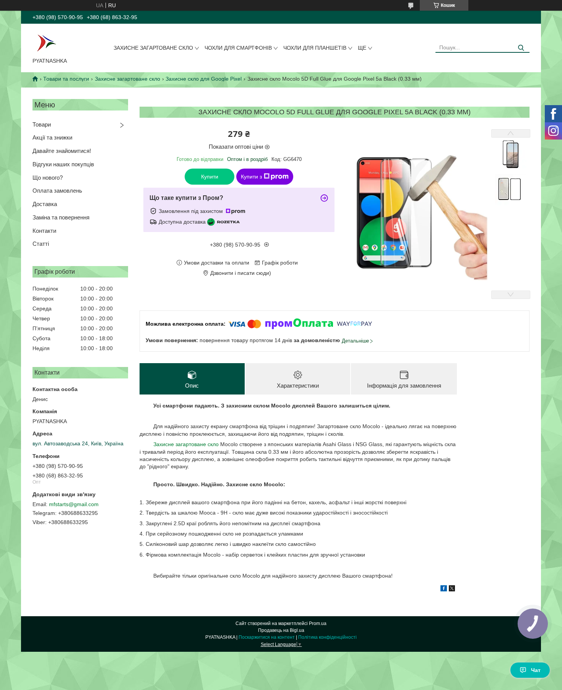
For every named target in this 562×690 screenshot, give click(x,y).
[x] (452, 589)
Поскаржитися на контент (267, 637)
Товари (41, 124)
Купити (209, 177)
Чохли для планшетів (314, 48)
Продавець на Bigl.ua (281, 630)
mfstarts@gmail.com (74, 504)
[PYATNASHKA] (46, 42)
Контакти (44, 230)
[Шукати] (521, 48)
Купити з (251, 177)
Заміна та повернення (60, 217)
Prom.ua (317, 623)
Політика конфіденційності (327, 637)
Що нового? (47, 177)
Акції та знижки (52, 137)
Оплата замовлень (57, 190)
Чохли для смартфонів (238, 48)
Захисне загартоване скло (153, 48)
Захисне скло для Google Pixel (204, 78)
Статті (40, 243)
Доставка (44, 204)
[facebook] (443, 589)
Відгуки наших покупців (63, 164)
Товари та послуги (66, 78)
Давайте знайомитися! (61, 151)
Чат (536, 670)
